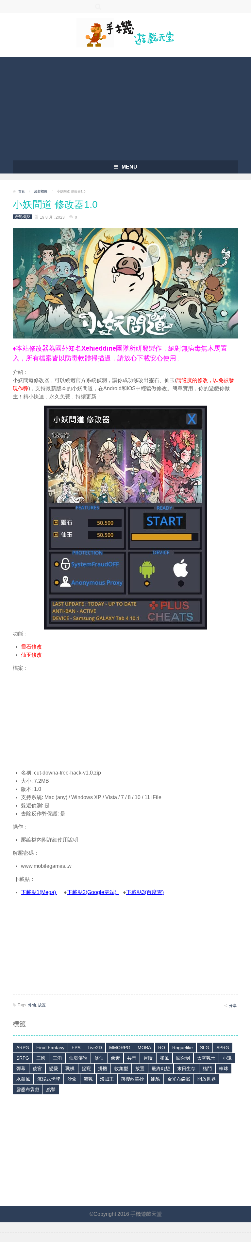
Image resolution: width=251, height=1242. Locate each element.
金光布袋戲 (178, 1079)
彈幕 (20, 1068)
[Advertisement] (125, 106)
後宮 (37, 1068)
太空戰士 (206, 1058)
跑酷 (155, 1079)
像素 (115, 1058)
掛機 (102, 1068)
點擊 (51, 1089)
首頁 (21, 191)
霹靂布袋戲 (27, 1089)
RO (161, 1047)
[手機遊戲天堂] (125, 32)
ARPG (22, 1047)
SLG (204, 1047)
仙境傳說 (78, 1058)
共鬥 (131, 1058)
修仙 (32, 1005)
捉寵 (86, 1068)
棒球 (223, 1068)
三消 (57, 1058)
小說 (227, 1058)
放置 (42, 1005)
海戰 (88, 1079)
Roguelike (182, 1047)
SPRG (222, 1047)
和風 (164, 1058)
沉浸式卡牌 (48, 1079)
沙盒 (71, 1079)
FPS (76, 1047)
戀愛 (53, 1068)
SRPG (22, 1058)
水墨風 (23, 1079)
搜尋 (98, 6)
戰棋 (70, 1068)
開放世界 (206, 1079)
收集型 (121, 1068)
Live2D (95, 1047)
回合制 (183, 1058)
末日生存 (186, 1068)
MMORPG (119, 1047)
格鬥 (207, 1068)
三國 (40, 1058)
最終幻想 (161, 1068)
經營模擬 (40, 191)
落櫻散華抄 (132, 1079)
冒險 (148, 1058)
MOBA (144, 1047)
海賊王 (107, 1079)
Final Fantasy (50, 1047)
